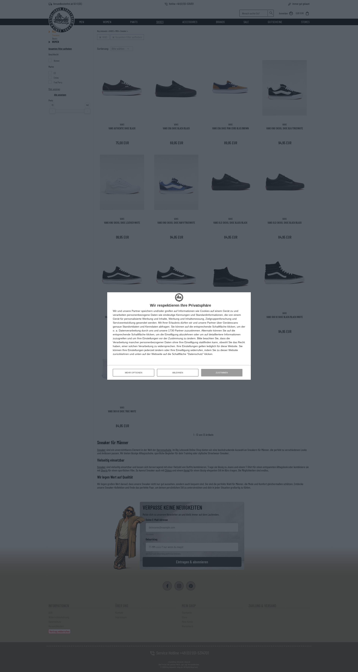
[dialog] (179, 336)
